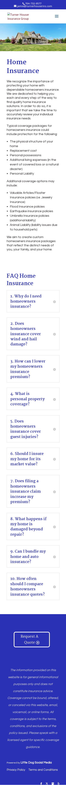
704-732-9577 (33, 3)
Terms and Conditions (43, 769)
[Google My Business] (53, 783)
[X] (47, 783)
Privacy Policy (16, 769)
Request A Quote (29, 640)
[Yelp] (58, 783)
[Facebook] (41, 783)
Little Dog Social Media (36, 762)
